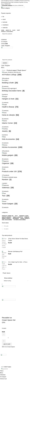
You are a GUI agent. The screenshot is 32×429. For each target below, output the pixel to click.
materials (5, 27)
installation (5, 25)
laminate (4, 22)
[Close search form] (2, 2)
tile (3, 16)
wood (4, 19)
